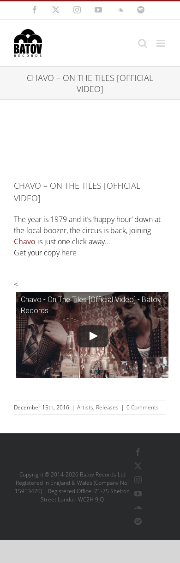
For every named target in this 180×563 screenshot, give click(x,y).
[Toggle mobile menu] (161, 43)
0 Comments (142, 407)
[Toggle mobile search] (142, 43)
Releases (107, 407)
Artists (85, 407)
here (69, 252)
